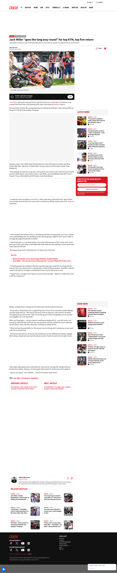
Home (12, 36)
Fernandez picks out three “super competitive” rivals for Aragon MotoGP (96, 132)
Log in (100, 2)
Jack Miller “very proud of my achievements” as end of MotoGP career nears (42, 261)
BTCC (47, 7)
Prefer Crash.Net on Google (23, 96)
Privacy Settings (63, 545)
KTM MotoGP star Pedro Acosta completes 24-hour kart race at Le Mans (96, 169)
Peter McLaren (13, 47)
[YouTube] (23, 544)
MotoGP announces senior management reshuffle (96, 324)
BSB (41, 7)
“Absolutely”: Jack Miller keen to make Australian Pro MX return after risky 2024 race (20, 511)
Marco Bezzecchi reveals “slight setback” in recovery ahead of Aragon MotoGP (96, 336)
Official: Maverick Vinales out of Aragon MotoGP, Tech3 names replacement (97, 360)
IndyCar (74, 7)
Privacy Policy (80, 194)
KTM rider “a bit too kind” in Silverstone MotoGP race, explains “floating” (19, 524)
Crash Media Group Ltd (19, 554)
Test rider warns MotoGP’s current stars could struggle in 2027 (53, 511)
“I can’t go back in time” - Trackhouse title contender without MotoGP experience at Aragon (96, 145)
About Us (61, 538)
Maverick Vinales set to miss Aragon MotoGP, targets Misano (35, 259)
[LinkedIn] (29, 544)
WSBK (35, 7)
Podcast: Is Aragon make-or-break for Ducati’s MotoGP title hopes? (97, 348)
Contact (61, 540)
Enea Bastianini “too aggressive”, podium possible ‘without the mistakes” (57, 388)
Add (70, 97)
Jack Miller (13, 102)
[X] (17, 544)
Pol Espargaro (25, 378)
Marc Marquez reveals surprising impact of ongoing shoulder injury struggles (97, 312)
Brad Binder (34, 378)
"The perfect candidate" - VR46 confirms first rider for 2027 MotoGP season (96, 120)
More (91, 7)
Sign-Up (61, 549)
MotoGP (28, 7)
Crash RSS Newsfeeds (65, 542)
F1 (21, 7)
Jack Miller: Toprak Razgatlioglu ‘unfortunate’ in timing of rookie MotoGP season (20, 497)
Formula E (56, 7)
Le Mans (66, 7)
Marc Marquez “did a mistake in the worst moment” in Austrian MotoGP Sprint (24, 388)
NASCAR (83, 7)
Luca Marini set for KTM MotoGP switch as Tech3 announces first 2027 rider (96, 157)
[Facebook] (11, 544)
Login (60, 547)
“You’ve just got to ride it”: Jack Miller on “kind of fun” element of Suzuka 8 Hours (52, 497)
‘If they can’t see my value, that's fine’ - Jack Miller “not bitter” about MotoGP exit (53, 524)
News (23, 36)
